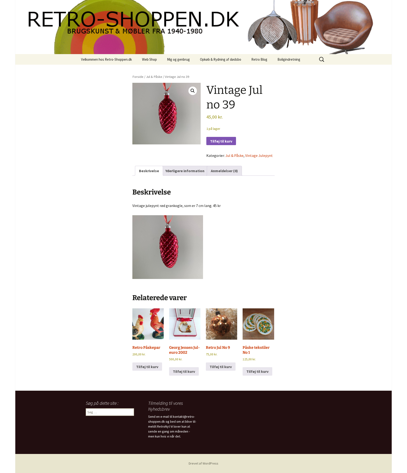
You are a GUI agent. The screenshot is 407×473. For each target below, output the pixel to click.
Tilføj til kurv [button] (147, 366)
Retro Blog (259, 59)
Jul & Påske (154, 77)
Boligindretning (288, 59)
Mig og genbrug (178, 59)
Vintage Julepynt (259, 155)
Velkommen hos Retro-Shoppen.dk (106, 59)
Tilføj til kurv (221, 141)
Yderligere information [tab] (184, 170)
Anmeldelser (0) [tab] (224, 170)
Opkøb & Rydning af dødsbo (220, 59)
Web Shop (149, 59)
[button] (192, 91)
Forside (137, 77)
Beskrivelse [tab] (149, 170)
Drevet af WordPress (203, 463)
